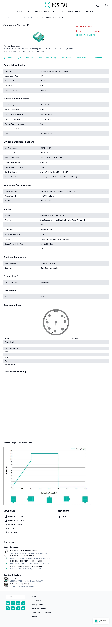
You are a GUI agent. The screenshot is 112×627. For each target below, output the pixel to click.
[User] (97, 5)
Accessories (97, 58)
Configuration (66, 516)
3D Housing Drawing (15, 524)
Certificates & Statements (41, 612)
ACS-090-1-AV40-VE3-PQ (85, 35)
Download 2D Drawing (16, 520)
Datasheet (10, 58)
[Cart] (106, 5)
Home (2, 18)
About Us (57, 11)
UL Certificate (13, 532)
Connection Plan (26, 58)
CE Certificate (13, 528)
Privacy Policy (37, 605)
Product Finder (36, 18)
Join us (34, 616)
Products (23, 11)
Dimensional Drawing (47, 58)
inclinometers (22, 18)
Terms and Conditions (40, 609)
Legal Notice (36, 601)
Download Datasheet (15, 516)
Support (73, 11)
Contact (88, 11)
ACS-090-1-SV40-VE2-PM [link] (54, 18)
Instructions (81, 58)
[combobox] (15, 597)
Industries (40, 11)
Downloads (66, 58)
